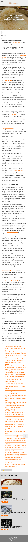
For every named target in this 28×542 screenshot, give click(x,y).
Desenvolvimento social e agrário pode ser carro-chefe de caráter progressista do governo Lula (15, 426)
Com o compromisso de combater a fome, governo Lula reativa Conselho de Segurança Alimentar (15, 407)
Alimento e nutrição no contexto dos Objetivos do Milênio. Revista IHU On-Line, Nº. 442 (15, 348)
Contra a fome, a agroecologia (12, 393)
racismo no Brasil (8, 80)
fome (11, 193)
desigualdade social (18, 170)
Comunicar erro (7, 470)
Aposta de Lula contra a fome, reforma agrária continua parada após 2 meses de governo (15, 362)
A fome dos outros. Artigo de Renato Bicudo (15, 358)
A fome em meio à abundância (12, 423)
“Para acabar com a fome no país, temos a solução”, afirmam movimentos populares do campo (15, 431)
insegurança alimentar (12, 232)
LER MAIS (5, 487)
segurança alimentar (8, 128)
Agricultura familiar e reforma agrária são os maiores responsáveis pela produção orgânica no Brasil (15, 449)
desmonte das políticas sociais (9, 270)
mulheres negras (17, 42)
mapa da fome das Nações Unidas (10, 280)
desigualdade (15, 114)
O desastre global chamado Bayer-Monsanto (15, 445)
